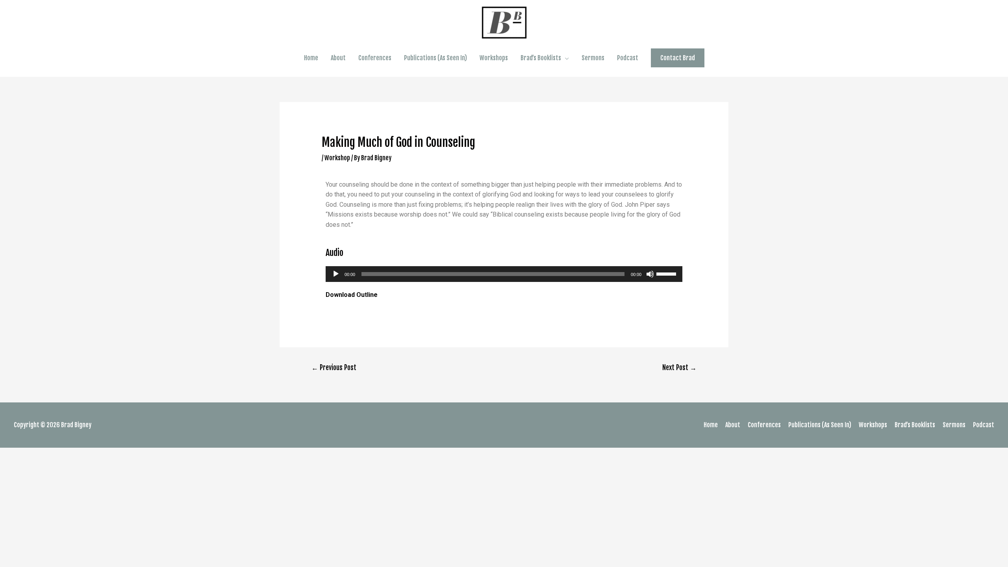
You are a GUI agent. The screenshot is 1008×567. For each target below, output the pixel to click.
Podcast (627, 58)
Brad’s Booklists (541, 58)
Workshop (337, 158)
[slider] (667, 273)
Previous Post (333, 367)
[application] (504, 274)
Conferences (374, 58)
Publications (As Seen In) (435, 58)
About (338, 58)
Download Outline (352, 294)
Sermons (593, 58)
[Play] (336, 274)
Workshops (494, 58)
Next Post (679, 367)
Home (311, 58)
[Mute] (650, 274)
